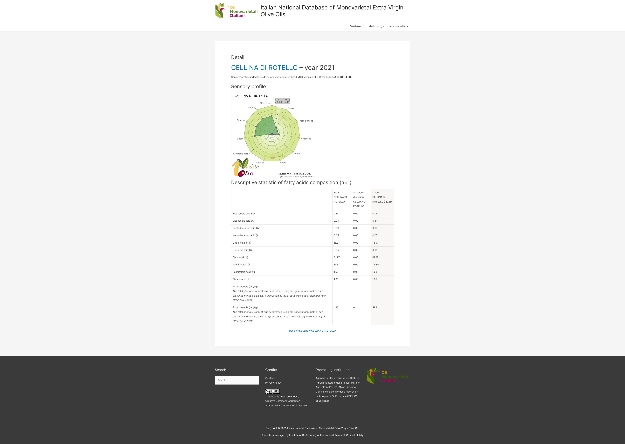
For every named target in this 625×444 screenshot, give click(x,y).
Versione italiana (398, 26)
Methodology (376, 26)
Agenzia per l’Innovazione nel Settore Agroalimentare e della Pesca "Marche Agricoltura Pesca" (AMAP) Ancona (338, 383)
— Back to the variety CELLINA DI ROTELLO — (312, 330)
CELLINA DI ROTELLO (264, 68)
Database (355, 26)
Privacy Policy (273, 382)
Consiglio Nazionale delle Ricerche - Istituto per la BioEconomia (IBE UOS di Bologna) (337, 396)
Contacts (270, 378)
